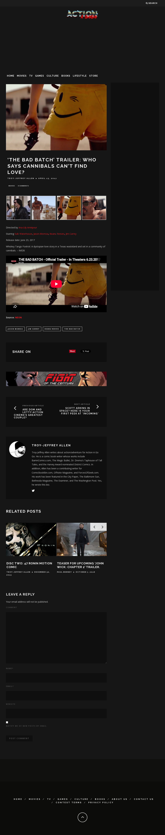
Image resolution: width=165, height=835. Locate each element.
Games (39, 76)
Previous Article (33, 405)
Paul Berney (64, 572)
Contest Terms (69, 802)
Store (93, 76)
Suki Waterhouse (23, 233)
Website (10, 704)
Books (65, 76)
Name (9, 668)
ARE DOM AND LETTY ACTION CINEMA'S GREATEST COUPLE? (28, 413)
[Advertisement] (82, 45)
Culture (53, 76)
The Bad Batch (72, 329)
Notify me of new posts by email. (26, 726)
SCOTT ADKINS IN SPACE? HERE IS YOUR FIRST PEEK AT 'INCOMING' (79, 411)
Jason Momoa (15, 329)
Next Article (82, 404)
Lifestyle (80, 76)
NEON (18, 317)
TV (31, 76)
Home (10, 76)
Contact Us (144, 799)
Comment (11, 607)
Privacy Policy (101, 802)
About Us (119, 799)
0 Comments (23, 186)
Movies (22, 76)
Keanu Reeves (52, 329)
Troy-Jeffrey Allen (20, 178)
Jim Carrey (33, 329)
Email (10, 686)
